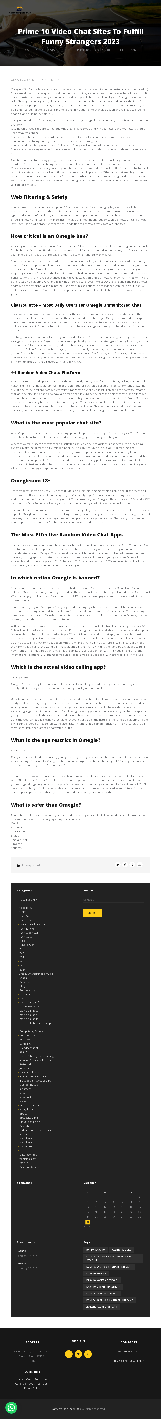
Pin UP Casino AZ (29, 1122)
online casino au (29, 1105)
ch (20, 1027)
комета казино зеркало (102, 1293)
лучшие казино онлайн (101, 1306)
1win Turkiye (27, 928)
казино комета (96, 1273)
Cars (29, 1379)
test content (26, 1146)
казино (23, 1163)
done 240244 (27, 1035)
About (31, 1383)
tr (20, 1150)
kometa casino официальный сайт (109, 1266)
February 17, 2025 (27, 1256)
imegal (59, 784)
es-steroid (25, 1039)
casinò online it (28, 1019)
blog (22, 986)
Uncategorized (22, 80)
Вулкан (21, 1251)
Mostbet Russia (28, 1084)
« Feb (86, 1226)
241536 (23, 961)
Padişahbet (26, 1109)
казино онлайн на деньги (103, 1286)
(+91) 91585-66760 (129, 1351)
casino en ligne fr (29, 1002)
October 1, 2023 (49, 80)
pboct (23, 1113)
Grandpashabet (28, 1048)
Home (27, 50)
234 (21, 957)
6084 (22, 969)
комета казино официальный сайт (109, 1300)
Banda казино (95, 1249)
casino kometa (121, 1249)
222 (21, 953)
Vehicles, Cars (27, 1158)
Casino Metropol (29, 1006)
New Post (25, 1097)
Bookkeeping (27, 990)
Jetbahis (24, 1068)
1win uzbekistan (29, 932)
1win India (25, 920)
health (23, 1052)
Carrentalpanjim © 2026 (67, 1409)
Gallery (19, 1383)
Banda (23, 978)
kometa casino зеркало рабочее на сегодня (109, 1258)
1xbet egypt (26, 945)
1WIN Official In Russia (32, 924)
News (22, 1101)
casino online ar (28, 1015)
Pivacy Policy (32, 1388)
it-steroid (25, 1064)
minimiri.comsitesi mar (33, 1076)
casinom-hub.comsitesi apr (35, 1023)
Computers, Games (31, 1031)
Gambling (25, 1043)
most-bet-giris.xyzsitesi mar (36, 1080)
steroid (23, 1134)
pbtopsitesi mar (29, 1117)
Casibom (24, 994)
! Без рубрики (28, 899)
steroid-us (25, 1142)
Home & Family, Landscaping (36, 1056)
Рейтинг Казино (29, 1167)
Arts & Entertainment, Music (36, 973)
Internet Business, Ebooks (35, 1060)
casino (23, 998)
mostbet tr (25, 1089)
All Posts (48, 50)
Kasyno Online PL (29, 1072)
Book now (40, 1379)
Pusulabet (25, 1126)
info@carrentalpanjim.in (129, 1360)
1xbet (23, 940)
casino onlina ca (28, 1010)
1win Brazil (25, 916)
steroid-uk (25, 1138)
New (22, 1093)
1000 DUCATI (27, 908)
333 (21, 965)
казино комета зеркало (102, 1280)
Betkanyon (25, 982)
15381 (23, 912)
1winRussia (26, 936)
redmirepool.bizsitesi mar (35, 1130)
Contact (42, 1383)
